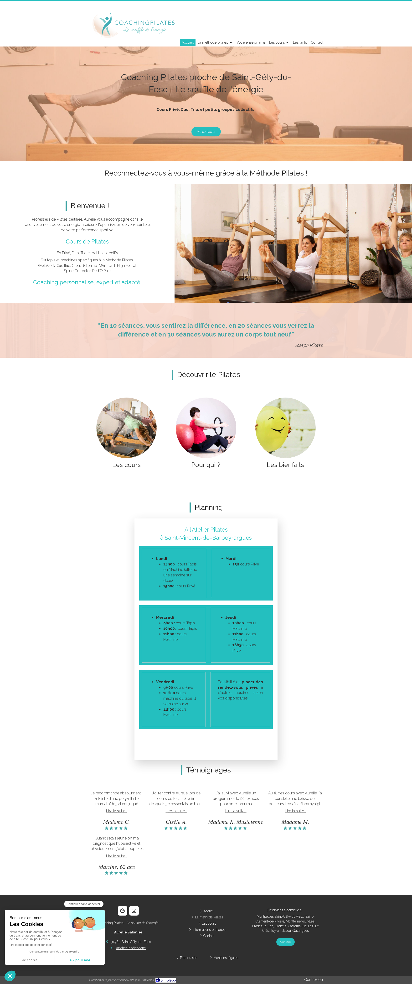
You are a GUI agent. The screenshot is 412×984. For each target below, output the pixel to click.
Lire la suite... (116, 811)
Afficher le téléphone (131, 948)
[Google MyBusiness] (122, 911)
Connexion (313, 979)
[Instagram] (134, 911)
